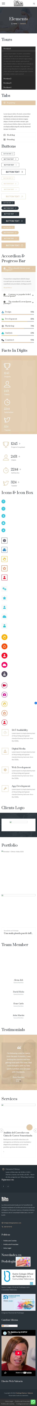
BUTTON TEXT (7, 153)
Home (15, 23)
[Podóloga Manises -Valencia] (18, 3)
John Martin (18, 1015)
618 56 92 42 (8, 1227)
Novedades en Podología (11, 930)
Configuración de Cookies (25, 1404)
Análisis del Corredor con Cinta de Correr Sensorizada (17, 1134)
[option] (18, 825)
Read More (8, 287)
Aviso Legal (7, 1248)
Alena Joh (18, 980)
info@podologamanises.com (12, 1223)
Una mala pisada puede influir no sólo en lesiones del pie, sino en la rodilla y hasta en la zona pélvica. (18, 933)
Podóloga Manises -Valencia (24, 1393)
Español (6, 1325)
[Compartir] (36, 703)
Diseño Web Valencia (12, 1381)
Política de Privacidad (10, 1244)
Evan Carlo (18, 1003)
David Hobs (18, 992)
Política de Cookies (10, 1241)
